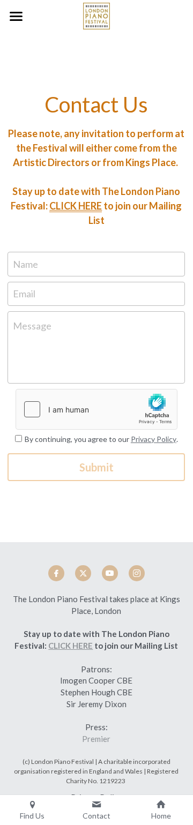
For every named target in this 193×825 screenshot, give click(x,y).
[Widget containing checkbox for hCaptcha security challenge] (96, 409)
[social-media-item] (137, 573)
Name (25, 263)
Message (32, 326)
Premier (96, 739)
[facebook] (56, 573)
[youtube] (110, 573)
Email (24, 293)
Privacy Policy (153, 439)
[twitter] (83, 573)
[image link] (96, 15)
